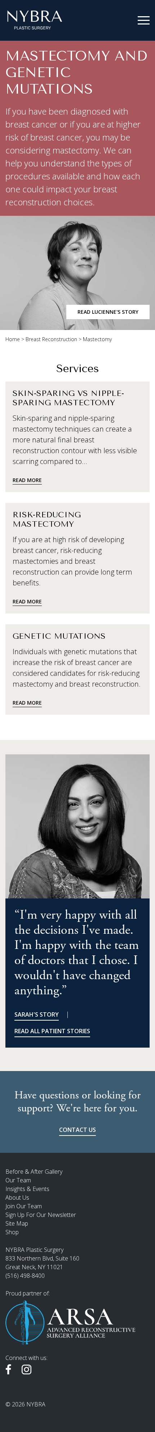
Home (12, 339)
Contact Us (77, 1130)
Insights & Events (27, 1189)
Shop (12, 1232)
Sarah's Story (36, 1014)
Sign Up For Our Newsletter (40, 1215)
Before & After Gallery (33, 1172)
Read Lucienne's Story (108, 311)
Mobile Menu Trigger (144, 20)
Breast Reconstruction (51, 339)
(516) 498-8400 (25, 1276)
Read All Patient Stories (52, 1031)
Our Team (18, 1180)
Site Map (16, 1223)
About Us (17, 1197)
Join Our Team (23, 1206)
